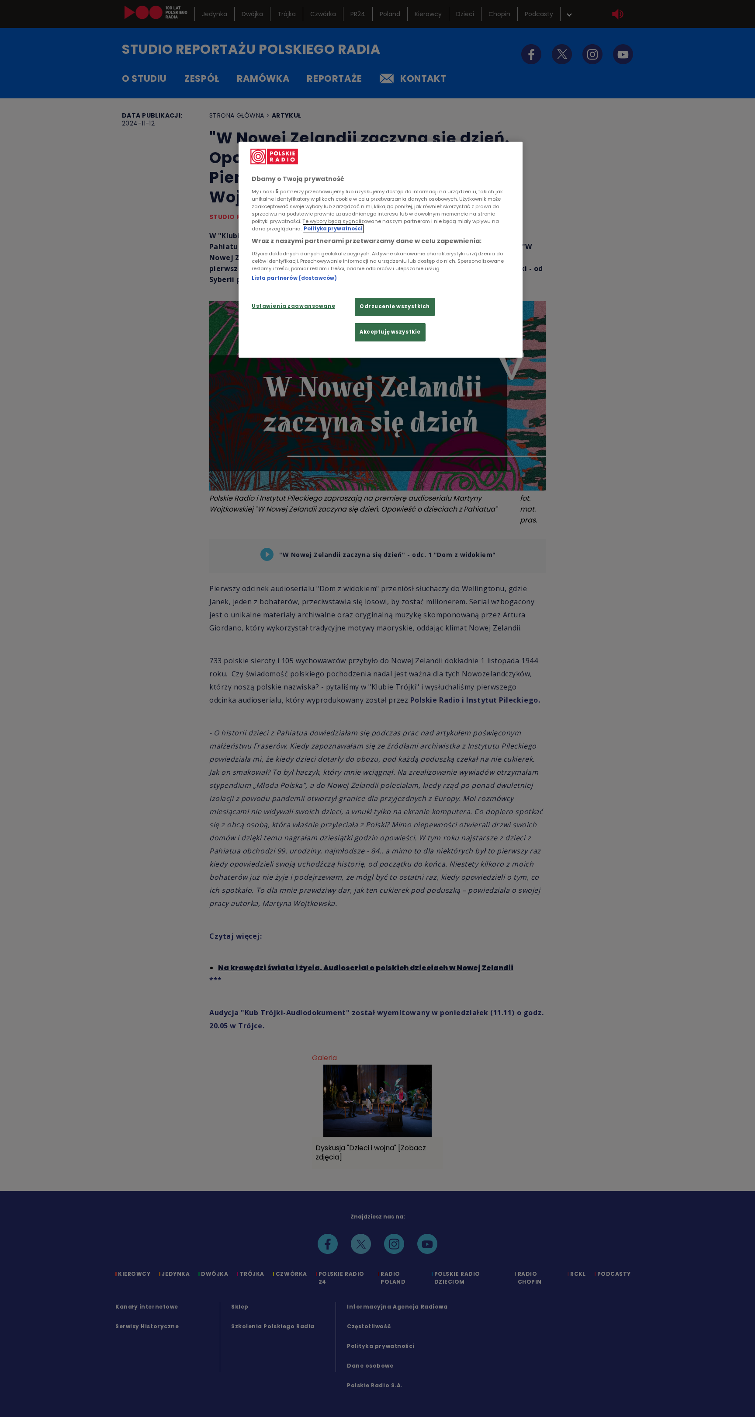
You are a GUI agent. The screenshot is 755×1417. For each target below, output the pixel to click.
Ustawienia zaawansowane (293, 306)
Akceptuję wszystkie (390, 331)
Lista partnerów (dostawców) (294, 278)
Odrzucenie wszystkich (395, 306)
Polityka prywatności (333, 228)
